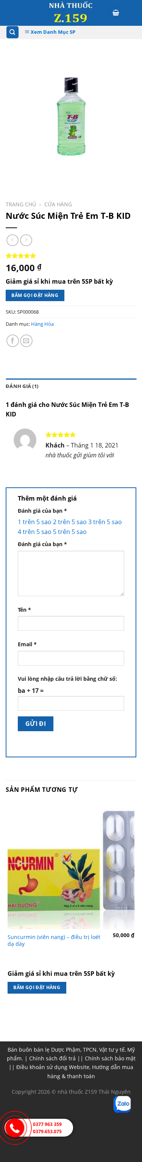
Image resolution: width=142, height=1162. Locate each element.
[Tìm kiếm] (12, 32)
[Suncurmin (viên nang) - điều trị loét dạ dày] (71, 865)
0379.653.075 (47, 1131)
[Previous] (13, 172)
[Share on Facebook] (12, 340)
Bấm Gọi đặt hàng (34, 295)
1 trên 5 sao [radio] (34, 522)
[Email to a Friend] (26, 340)
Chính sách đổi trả (52, 1058)
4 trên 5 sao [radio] (34, 532)
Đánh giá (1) (22, 386)
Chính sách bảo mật (110, 1058)
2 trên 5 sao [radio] (70, 522)
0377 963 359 (47, 1124)
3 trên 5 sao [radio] (105, 522)
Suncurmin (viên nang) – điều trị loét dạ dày (54, 940)
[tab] (71, 386)
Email (27, 644)
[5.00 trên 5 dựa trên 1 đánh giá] (71, 256)
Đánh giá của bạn (42, 510)
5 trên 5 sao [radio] (70, 532)
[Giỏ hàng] (116, 13)
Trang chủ (21, 204)
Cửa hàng (58, 204)
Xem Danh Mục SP (52, 31)
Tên (24, 609)
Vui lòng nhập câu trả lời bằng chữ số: (67, 678)
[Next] (34, 172)
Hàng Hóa (42, 323)
